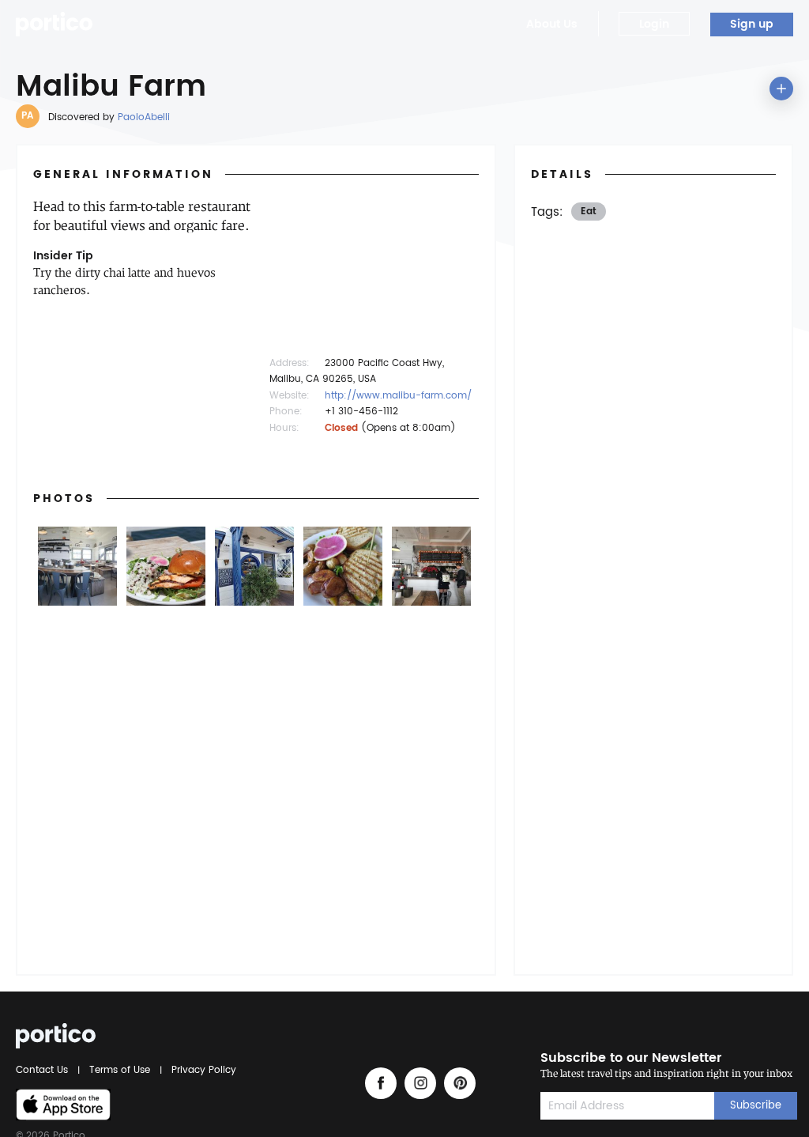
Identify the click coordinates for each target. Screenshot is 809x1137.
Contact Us (44, 1070)
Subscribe (755, 1105)
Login (654, 24)
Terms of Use (120, 1070)
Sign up (751, 24)
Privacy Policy (201, 1070)
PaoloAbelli (144, 117)
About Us (552, 24)
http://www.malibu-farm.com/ (398, 395)
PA (27, 115)
